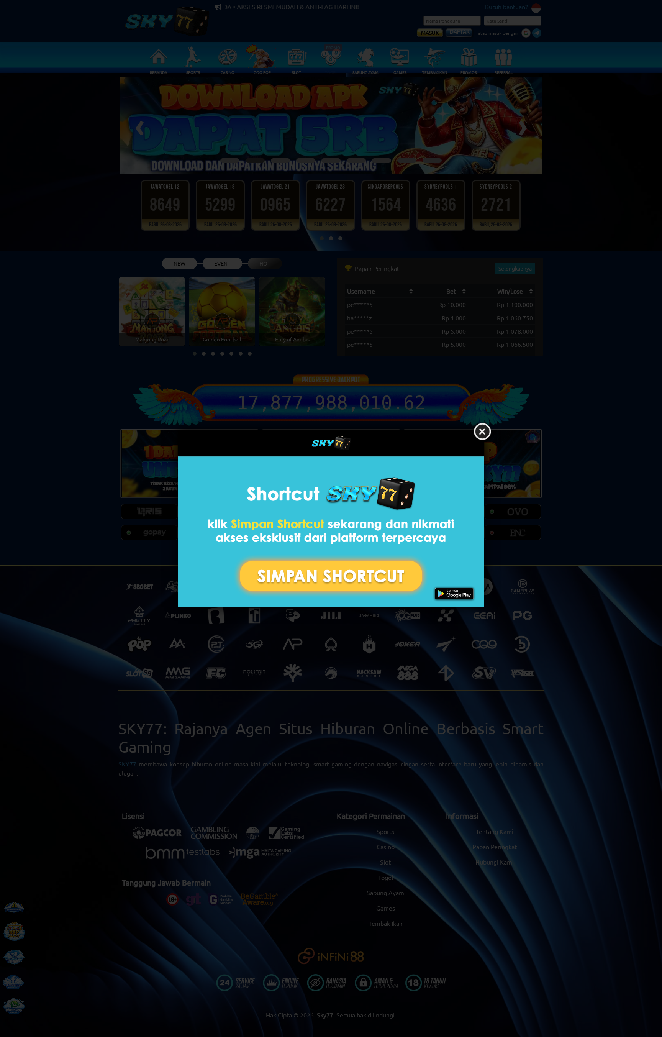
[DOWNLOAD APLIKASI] (331, 531)
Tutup (482, 431)
